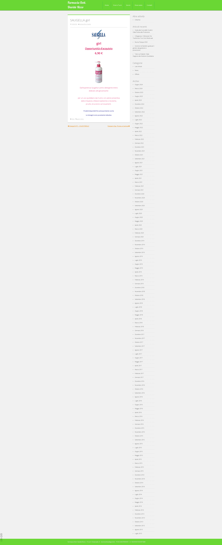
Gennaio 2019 (139, 284)
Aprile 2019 (138, 272)
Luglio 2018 (138, 307)
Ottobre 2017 (139, 342)
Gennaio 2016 (139, 424)
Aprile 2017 (138, 366)
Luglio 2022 (138, 120)
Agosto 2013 (139, 530)
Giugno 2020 (139, 217)
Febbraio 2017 (139, 373)
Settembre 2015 (140, 440)
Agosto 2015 (139, 444)
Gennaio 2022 (139, 143)
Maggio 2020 (139, 221)
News (73, 119)
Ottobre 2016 (139, 389)
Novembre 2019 (140, 245)
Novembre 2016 (140, 385)
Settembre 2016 (140, 393)
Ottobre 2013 (139, 522)
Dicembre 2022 (139, 104)
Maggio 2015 (139, 455)
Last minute (138, 66)
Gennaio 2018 (139, 330)
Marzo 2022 (138, 135)
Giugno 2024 (139, 85)
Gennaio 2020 (139, 237)
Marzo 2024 (138, 88)
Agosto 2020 (139, 209)
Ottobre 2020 (139, 202)
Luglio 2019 (138, 260)
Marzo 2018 (138, 323)
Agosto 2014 (139, 490)
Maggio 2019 (139, 268)
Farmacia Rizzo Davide (85, 24)
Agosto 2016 (139, 397)
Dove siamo (138, 5)
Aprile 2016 (138, 412)
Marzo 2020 (138, 229)
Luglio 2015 (138, 448)
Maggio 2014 (139, 502)
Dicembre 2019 (139, 241)
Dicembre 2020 (139, 194)
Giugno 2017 (139, 358)
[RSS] (1, 538)
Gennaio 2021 (139, 190)
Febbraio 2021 (139, 186)
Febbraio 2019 (139, 280)
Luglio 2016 (138, 401)
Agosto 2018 (139, 303)
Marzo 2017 (138, 369)
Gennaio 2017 (139, 377)
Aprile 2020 (138, 225)
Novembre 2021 (140, 151)
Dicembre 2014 (139, 475)
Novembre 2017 (140, 338)
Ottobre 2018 (139, 295)
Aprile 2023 (138, 100)
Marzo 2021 (138, 182)
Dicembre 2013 (139, 514)
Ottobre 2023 (139, 92)
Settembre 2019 (140, 252)
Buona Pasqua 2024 (141, 42)
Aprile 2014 (138, 506)
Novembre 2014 (140, 479)
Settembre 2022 (140, 112)
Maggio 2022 (139, 127)
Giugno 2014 (139, 498)
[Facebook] (1, 534)
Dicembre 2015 (139, 428)
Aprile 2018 (138, 319)
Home (107, 5)
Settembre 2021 (140, 159)
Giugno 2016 (139, 405)
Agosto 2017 (139, 350)
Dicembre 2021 (139, 147)
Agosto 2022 (139, 116)
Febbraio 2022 (139, 139)
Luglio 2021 (138, 166)
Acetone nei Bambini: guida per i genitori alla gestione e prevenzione (143, 48)
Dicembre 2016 (139, 381)
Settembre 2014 (140, 487)
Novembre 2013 (140, 518)
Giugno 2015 (139, 451)
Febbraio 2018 (139, 327)
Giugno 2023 (139, 96)
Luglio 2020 (138, 213)
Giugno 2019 (139, 264)
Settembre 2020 (140, 206)
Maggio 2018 (139, 315)
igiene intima (80, 119)
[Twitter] (1, 536)
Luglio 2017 (138, 354)
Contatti (149, 5)
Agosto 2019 (139, 256)
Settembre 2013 (140, 526)
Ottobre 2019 (139, 248)
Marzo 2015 (138, 463)
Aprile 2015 (138, 459)
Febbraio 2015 (139, 467)
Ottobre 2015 (139, 436)
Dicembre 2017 (139, 334)
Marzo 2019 (138, 276)
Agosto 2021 (139, 163)
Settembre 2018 (140, 299)
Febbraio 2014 (139, 510)
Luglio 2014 (138, 494)
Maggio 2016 (139, 409)
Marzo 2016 (138, 416)
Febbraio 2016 (139, 420)
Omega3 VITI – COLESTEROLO (79, 126)
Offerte (137, 74)
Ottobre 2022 (139, 108)
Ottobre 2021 (139, 155)
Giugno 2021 (139, 170)
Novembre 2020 (140, 198)
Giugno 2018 (139, 311)
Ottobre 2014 (139, 483)
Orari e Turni (117, 5)
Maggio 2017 (139, 362)
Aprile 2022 (138, 131)
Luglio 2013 (138, 533)
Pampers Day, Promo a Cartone (118, 126)
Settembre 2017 (140, 346)
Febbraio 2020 (139, 233)
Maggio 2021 (139, 174)
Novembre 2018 (140, 291)
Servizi (128, 5)
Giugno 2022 (139, 124)
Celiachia (137, 20)
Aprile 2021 (138, 178)
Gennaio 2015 (139, 471)
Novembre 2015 (140, 432)
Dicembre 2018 (139, 288)
